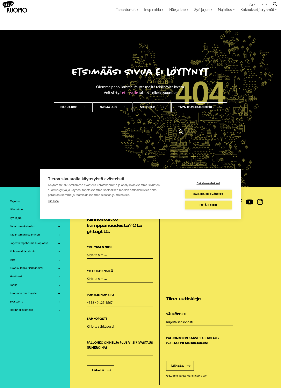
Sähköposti (97, 319)
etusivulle (130, 92)
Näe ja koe (68, 107)
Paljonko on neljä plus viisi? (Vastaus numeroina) (120, 345)
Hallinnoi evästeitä (21, 310)
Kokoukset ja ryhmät (23, 251)
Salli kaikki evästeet (208, 194)
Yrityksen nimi (99, 247)
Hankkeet (16, 276)
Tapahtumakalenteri (195, 107)
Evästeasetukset (208, 183)
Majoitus (147, 107)
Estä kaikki (208, 204)
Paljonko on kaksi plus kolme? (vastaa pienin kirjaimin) (192, 340)
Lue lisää (53, 200)
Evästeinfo (16, 301)
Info (249, 4)
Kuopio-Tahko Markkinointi (26, 268)
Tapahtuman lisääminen (25, 234)
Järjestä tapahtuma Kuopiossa (29, 243)
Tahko (13, 285)
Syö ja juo (108, 107)
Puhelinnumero (100, 295)
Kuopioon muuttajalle (23, 293)
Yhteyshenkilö (100, 271)
